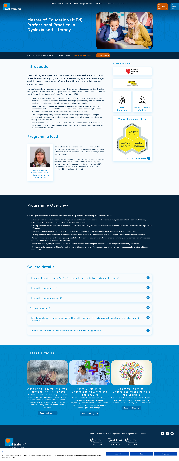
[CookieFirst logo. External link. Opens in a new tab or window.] (2, 451)
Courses (62, 4)
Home (53, 4)
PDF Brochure (121, 108)
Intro (29, 55)
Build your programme (80, 4)
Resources (111, 4)
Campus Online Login (175, 6)
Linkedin (172, 432)
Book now (102, 55)
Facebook (162, 432)
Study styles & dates (44, 55)
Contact (124, 4)
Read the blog (46, 413)
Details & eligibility (83, 55)
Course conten (64, 55)
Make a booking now (161, 6)
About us (98, 4)
